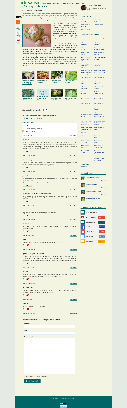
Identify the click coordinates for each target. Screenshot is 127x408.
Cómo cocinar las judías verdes (85, 87)
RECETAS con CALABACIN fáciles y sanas (99, 93)
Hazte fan (102, 227)
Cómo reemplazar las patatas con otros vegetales (86, 65)
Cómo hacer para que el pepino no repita (99, 48)
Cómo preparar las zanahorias (86, 141)
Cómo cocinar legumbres (84, 20)
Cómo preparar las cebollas (86, 99)
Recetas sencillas (85, 29)
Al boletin (84, 167)
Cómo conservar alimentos (85, 25)
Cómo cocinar (56, 3)
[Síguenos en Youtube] (83, 217)
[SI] (43, 110)
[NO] (46, 110)
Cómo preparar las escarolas (86, 92)
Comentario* (28, 337)
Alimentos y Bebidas (46, 3)
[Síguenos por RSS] (83, 241)
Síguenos (102, 231)
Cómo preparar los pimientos (99, 53)
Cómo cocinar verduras (67, 3)
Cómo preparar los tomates (86, 151)
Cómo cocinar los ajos (41, 99)
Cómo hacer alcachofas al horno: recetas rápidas (99, 158)
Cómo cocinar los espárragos (98, 64)
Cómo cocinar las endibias (98, 136)
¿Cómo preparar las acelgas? (99, 108)
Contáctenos (67, 401)
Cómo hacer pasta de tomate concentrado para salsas (99, 72)
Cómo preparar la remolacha (42, 81)
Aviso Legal (59, 401)
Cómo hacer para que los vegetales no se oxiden (86, 59)
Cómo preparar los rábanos (86, 38)
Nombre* (27, 324)
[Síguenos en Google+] (83, 231)
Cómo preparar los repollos (70, 99)
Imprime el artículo (18, 36)
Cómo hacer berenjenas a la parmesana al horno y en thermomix (99, 115)
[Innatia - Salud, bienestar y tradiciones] (30, 2)
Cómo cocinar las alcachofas (56, 99)
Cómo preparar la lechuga (98, 82)
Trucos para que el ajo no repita (100, 58)
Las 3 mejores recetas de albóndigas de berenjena (99, 122)
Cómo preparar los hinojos (99, 128)
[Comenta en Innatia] (83, 212)
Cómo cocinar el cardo (87, 157)
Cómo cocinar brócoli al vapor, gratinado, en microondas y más (87, 72)
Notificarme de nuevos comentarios (37, 376)
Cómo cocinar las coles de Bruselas (98, 146)
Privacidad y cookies (69, 398)
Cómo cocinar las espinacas (56, 81)
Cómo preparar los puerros (86, 53)
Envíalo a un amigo (18, 29)
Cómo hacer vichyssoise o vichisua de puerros (99, 152)
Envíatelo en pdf (18, 42)
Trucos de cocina (98, 24)
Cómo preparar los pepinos (99, 78)
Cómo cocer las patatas (98, 141)
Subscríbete (101, 217)
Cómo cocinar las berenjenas (85, 43)
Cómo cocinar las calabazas (85, 104)
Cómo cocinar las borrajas (27, 99)
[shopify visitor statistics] (63, 406)
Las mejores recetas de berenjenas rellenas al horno (87, 114)
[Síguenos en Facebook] (83, 226)
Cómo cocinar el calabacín (69, 81)
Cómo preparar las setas (86, 136)
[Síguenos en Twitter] (83, 236)
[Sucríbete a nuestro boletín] (83, 222)
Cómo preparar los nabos (86, 82)
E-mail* (26, 330)
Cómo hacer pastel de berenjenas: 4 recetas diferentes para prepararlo (87, 130)
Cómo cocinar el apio (99, 38)
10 (29, 131)
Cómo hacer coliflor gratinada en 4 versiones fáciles (28, 82)
